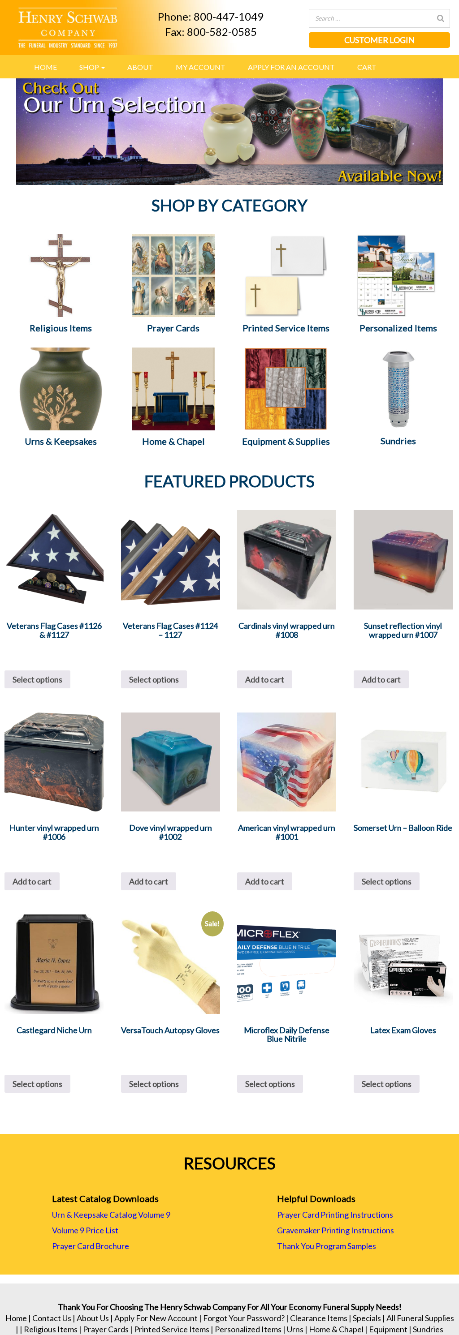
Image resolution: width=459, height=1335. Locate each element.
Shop (89, 67)
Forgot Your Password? (244, 1318)
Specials (367, 1318)
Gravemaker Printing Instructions (335, 1230)
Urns (295, 1329)
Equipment (388, 1329)
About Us (93, 1318)
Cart (367, 67)
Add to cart (264, 679)
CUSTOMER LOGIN (379, 40)
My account (200, 67)
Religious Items (51, 1329)
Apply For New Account (156, 1318)
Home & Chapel (336, 1329)
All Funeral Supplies (420, 1318)
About (140, 67)
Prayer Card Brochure (90, 1246)
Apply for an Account (291, 67)
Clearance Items (318, 1318)
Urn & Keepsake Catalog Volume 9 (111, 1214)
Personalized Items (248, 1329)
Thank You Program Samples (326, 1246)
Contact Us (51, 1318)
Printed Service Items (171, 1329)
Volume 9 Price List (85, 1230)
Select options (37, 679)
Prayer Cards (106, 1329)
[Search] (441, 18)
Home (45, 67)
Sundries (428, 1329)
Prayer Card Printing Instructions (335, 1214)
